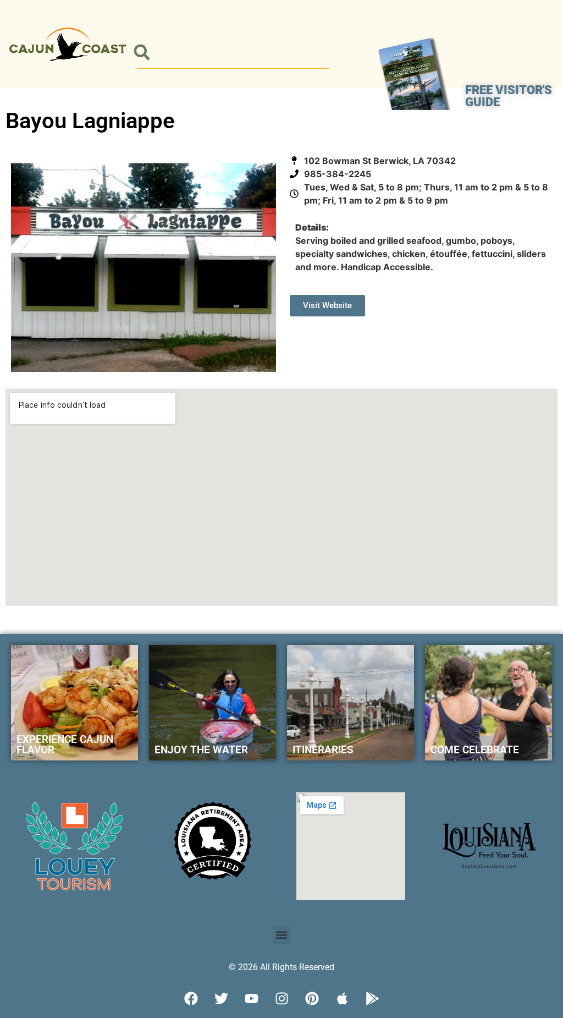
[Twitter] (221, 998)
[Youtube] (251, 998)
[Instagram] (281, 998)
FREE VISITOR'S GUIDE (508, 96)
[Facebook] (191, 998)
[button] (142, 52)
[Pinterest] (311, 998)
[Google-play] (372, 998)
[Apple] (342, 998)
